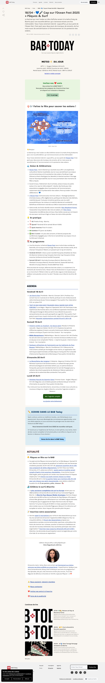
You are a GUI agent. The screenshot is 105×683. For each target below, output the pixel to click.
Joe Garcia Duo (34, 295)
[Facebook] (76, 672)
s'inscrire (93, 2)
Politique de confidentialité (16, 674)
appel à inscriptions (42, 515)
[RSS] (85, 672)
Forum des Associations (52, 520)
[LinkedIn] (72, 672)
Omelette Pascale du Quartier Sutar (41, 379)
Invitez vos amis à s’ (38, 591)
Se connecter (84, 2)
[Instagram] (80, 672)
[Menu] (99, 2)
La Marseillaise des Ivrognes (39, 361)
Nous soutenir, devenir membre (42, 582)
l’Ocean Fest (69, 158)
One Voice (67, 210)
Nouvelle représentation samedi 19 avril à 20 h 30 (53, 318)
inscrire (49, 591)
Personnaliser (17, 679)
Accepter (7, 679)
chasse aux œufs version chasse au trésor (56, 477)
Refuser (27, 679)
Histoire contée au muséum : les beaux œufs (45, 326)
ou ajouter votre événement (52, 401)
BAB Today (27, 8)
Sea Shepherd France (69, 207)
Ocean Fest (33, 170)
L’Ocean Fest (33, 196)
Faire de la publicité (38, 596)
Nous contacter (36, 587)
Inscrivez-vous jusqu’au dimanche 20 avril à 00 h (56, 529)
